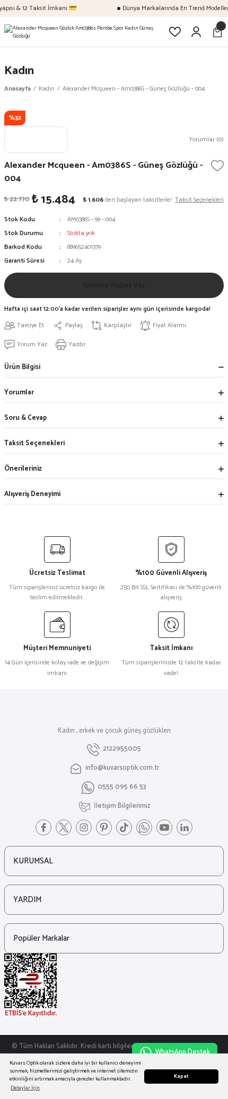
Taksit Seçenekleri (34, 443)
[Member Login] (196, 31)
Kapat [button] (181, 1076)
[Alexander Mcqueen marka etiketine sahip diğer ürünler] (36, 140)
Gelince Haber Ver (114, 285)
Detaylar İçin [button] (25, 1088)
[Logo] (82, 31)
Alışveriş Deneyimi (32, 494)
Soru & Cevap (25, 418)
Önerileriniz (23, 468)
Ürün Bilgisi (22, 367)
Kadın (19, 70)
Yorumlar (19, 392)
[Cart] (217, 31)
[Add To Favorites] (217, 165)
